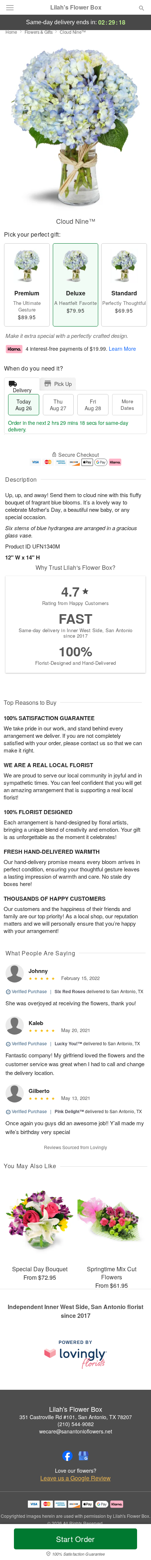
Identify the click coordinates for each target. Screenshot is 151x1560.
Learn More (122, 348)
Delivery (22, 388)
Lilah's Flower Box (76, 7)
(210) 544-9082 (76, 1424)
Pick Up (63, 383)
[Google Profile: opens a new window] (83, 1456)
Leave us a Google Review (75, 1478)
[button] (135, 1543)
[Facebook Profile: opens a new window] (67, 1456)
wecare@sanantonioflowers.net (75, 1431)
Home (11, 32)
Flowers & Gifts (39, 32)
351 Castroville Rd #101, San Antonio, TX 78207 (75, 1417)
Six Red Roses (70, 991)
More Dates (127, 404)
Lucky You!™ (68, 1043)
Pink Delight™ (69, 1111)
